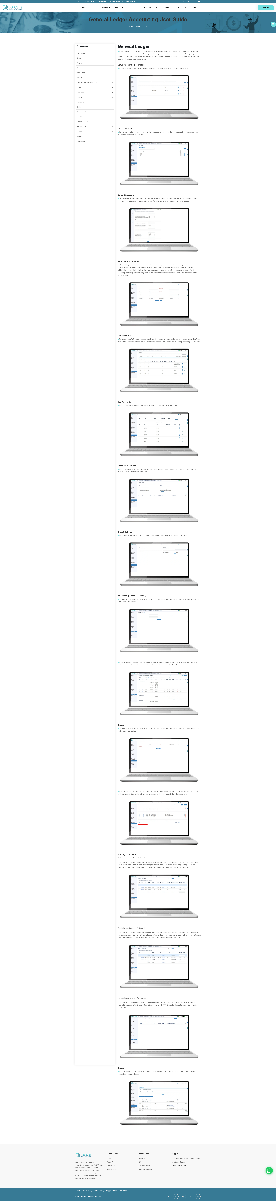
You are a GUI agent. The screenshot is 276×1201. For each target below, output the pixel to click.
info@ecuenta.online (179, 1162)
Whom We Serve (150, 7)
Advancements (120, 7)
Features (105, 7)
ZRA (135, 7)
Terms (77, 1191)
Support (181, 7)
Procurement (81, 112)
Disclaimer (123, 1191)
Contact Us (111, 1166)
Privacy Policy (112, 1169)
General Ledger (82, 122)
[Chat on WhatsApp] (269, 1170)
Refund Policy (99, 1191)
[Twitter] (168, 1196)
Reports (79, 136)
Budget (79, 107)
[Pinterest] (198, 1196)
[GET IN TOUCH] (273, 24)
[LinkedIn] (190, 1196)
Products (80, 68)
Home (84, 7)
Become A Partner (145, 1169)
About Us (110, 1162)
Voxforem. (84, 1196)
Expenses (80, 102)
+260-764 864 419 (179, 1166)
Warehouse (81, 73)
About (92, 7)
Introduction (81, 53)
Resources (167, 7)
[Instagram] (183, 1196)
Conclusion (81, 141)
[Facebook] (176, 1196)
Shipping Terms (111, 1191)
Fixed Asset (81, 117)
